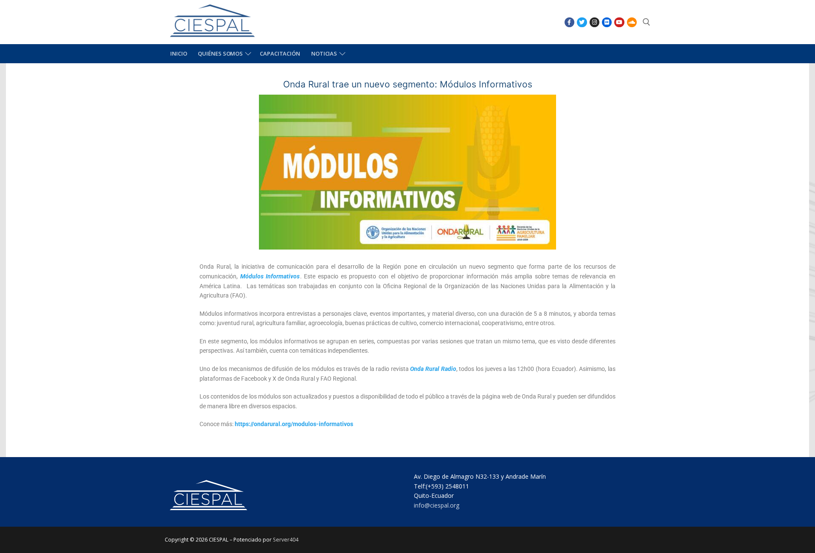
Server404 (285, 539)
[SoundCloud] (632, 22)
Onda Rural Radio (433, 368)
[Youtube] (619, 22)
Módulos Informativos (270, 276)
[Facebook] (569, 22)
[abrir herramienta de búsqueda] (646, 22)
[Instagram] (594, 22)
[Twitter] (582, 22)
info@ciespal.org (436, 505)
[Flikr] (607, 22)
